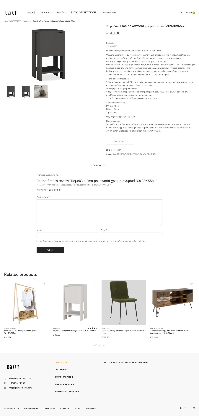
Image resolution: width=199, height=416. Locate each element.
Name (40, 230)
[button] (190, 12)
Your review (43, 197)
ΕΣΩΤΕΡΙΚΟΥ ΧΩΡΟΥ (31, 409)
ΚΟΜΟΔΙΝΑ (26, 21)
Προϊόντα (46, 12)
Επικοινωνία (109, 12)
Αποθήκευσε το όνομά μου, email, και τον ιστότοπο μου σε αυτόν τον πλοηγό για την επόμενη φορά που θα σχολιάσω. (93, 241)
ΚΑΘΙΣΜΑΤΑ (64, 409)
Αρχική (31, 12)
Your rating (42, 190)
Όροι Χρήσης (61, 370)
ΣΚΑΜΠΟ (77, 409)
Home (6, 21)
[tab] (99, 165)
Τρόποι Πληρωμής (64, 377)
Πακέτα (61, 12)
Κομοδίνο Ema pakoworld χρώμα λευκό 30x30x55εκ (74, 331)
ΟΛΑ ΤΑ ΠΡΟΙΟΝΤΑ (148, 154)
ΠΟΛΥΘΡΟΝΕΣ (91, 409)
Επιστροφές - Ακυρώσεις (67, 392)
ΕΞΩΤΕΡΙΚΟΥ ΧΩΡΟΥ (11, 409)
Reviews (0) (99, 165)
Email (104, 230)
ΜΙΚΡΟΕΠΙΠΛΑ (15, 21)
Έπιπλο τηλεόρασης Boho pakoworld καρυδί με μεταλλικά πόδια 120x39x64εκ (169, 332)
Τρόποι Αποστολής (64, 384)
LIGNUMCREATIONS (83, 12)
